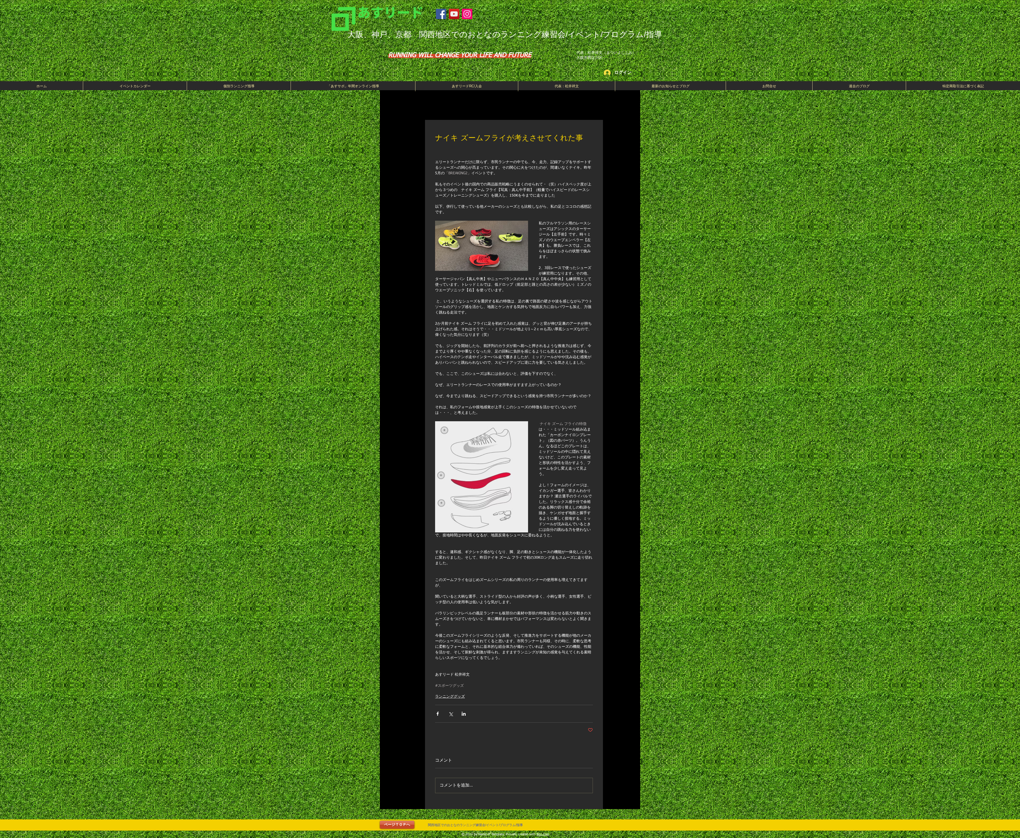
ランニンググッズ (450, 696)
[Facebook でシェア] (437, 713)
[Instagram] (467, 14)
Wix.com (543, 834)
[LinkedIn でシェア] (463, 713)
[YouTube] (454, 14)
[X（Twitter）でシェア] (450, 713)
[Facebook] (441, 14)
